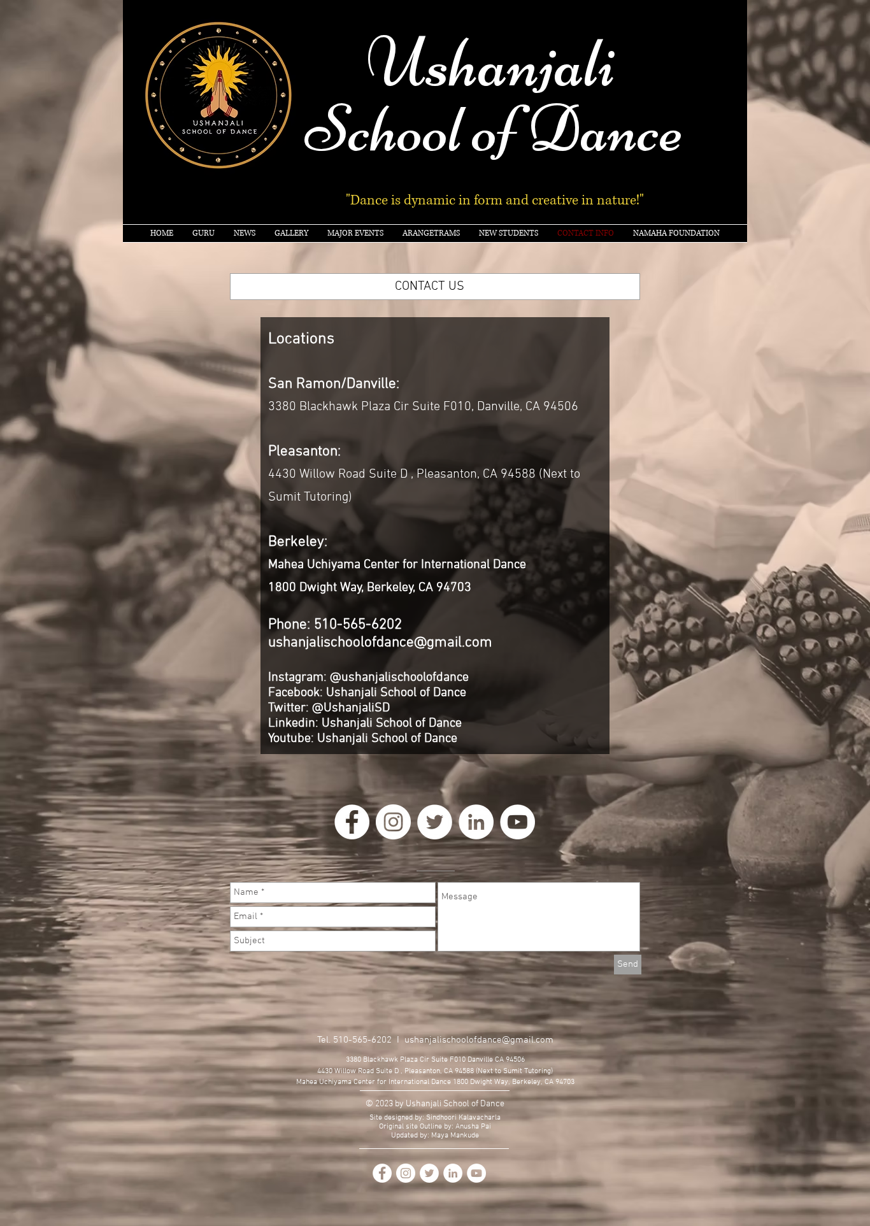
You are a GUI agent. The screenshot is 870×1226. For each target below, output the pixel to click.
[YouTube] (517, 821)
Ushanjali (491, 62)
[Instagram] (393, 821)
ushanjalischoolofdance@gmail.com (380, 643)
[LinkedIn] (476, 821)
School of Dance (494, 129)
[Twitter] (434, 821)
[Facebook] (351, 821)
